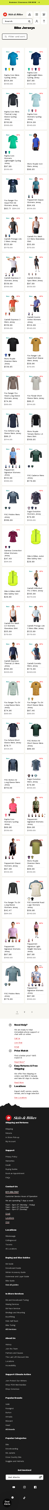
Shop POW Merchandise (15, 1385)
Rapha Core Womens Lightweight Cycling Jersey (12, 159)
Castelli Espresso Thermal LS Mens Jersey (11, 663)
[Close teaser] (12, 1497)
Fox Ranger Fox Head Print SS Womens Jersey (11, 202)
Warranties (9, 1161)
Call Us (17, 1038)
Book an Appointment (14, 1173)
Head (7, 1425)
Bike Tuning (10, 1325)
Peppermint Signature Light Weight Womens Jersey (34, 947)
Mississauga (10, 1236)
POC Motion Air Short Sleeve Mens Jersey (35, 743)
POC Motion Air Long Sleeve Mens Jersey (12, 782)
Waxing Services (12, 1304)
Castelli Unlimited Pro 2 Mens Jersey (35, 589)
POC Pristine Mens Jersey (12, 515)
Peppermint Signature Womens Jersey (12, 472)
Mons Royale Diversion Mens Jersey (10, 361)
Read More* (19, 1062)
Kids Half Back (11, 1321)
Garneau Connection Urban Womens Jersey (13, 552)
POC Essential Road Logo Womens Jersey (35, 904)
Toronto (8, 1244)
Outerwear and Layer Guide (17, 1276)
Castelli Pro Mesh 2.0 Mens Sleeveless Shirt (36, 238)
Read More (19, 1082)
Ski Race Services (12, 1308)
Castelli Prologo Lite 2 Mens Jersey (13, 240)
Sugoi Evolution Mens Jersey (34, 780)
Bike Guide (9, 1281)
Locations (9, 1218)
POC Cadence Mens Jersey (35, 476)
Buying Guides (11, 1169)
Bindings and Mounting (15, 1312)
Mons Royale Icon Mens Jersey (34, 165)
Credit (7, 1165)
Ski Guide (9, 1264)
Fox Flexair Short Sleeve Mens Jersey (35, 397)
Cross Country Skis (13, 1457)
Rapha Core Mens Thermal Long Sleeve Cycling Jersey (11, 115)
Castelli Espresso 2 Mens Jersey (12, 320)
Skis (7, 1444)
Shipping (9, 1129)
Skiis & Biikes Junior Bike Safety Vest (35, 557)
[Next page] (32, 1012)
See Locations (20, 1097)
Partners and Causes (14, 1353)
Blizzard (8, 1421)
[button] (37, 14)
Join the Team (11, 1349)
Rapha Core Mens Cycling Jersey (11, 76)
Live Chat (18, 1043)
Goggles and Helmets (14, 1461)
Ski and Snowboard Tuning (16, 1300)
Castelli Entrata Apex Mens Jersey (35, 279)
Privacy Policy (11, 1157)
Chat (7, 1222)
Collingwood (10, 1240)
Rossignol (9, 1408)
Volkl (7, 1404)
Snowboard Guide (13, 1268)
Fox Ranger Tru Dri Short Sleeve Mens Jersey (35, 704)
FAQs (7, 1177)
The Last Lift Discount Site (17, 1357)
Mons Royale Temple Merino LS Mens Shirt (35, 433)
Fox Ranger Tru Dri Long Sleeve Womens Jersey (12, 904)
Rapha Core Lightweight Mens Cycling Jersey (34, 75)
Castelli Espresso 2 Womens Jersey (12, 279)
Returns (8, 1133)
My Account (10, 1141)
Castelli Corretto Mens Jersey (34, 664)
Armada (8, 1417)
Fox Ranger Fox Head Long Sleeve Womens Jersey (12, 395)
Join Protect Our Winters (16, 1381)
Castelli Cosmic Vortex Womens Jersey (34, 319)
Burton (8, 1412)
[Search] (29, 21)
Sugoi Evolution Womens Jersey (34, 512)
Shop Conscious (12, 1389)
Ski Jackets (10, 1453)
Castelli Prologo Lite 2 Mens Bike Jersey (36, 627)
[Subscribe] (40, 1477)
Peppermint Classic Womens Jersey (35, 201)
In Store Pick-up (12, 1137)
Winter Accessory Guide (15, 1272)
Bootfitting (10, 1317)
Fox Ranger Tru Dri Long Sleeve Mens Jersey (12, 704)
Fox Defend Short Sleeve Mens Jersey (12, 741)
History (8, 1344)
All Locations (11, 1249)
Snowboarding (11, 1449)
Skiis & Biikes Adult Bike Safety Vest (12, 592)
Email (16, 1047)
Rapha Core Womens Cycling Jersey (34, 116)
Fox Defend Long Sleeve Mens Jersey (12, 432)
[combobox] (17, 21)
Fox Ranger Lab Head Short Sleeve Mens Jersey (35, 358)
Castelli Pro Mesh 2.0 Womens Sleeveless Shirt (11, 625)
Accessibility (10, 1365)
